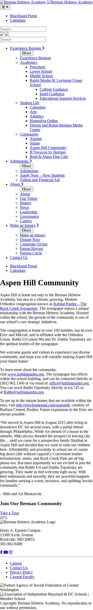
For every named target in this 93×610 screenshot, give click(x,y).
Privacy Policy (21, 572)
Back (27, 53)
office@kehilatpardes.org (69, 383)
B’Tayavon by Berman (48, 152)
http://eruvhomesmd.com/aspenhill (43, 405)
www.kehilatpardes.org (25, 374)
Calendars (18, 20)
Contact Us (19, 257)
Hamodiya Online (44, 121)
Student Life (29, 103)
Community (29, 134)
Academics (28, 62)
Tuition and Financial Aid (40, 180)
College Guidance (54, 89)
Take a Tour (9, 513)
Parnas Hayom (31, 248)
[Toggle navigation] (5, 7)
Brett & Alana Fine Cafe (49, 156)
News (24, 207)
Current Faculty (22, 577)
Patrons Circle (31, 253)
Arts (33, 112)
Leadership (28, 212)
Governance (29, 216)
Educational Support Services (63, 98)
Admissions (19, 161)
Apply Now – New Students (42, 175)
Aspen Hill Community (48, 148)
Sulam (35, 143)
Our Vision (28, 198)
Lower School (41, 71)
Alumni (36, 139)
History (25, 203)
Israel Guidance (52, 94)
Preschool (37, 67)
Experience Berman (26, 48)
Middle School (41, 76)
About (15, 184)
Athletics (37, 116)
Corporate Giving (33, 244)
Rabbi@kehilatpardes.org (24, 392)
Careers (26, 221)
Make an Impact (23, 225)
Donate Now (30, 239)
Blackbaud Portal (23, 16)
